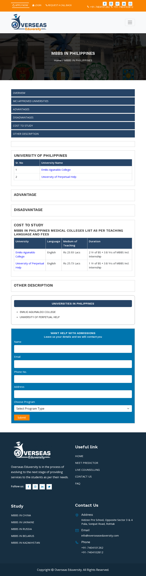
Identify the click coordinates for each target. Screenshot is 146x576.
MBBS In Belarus (22, 536)
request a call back (60, 5)
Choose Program (24, 402)
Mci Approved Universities (30, 101)
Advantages (21, 109)
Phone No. (20, 372)
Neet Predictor (86, 463)
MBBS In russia (21, 529)
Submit (22, 417)
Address (19, 386)
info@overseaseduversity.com (100, 535)
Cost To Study (23, 125)
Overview (19, 93)
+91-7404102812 (123, 7)
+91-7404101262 (99, 7)
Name (17, 341)
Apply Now (21, 5)
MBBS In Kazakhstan (25, 542)
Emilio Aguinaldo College (56, 169)
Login (37, 5)
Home (58, 60)
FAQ (77, 483)
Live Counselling (87, 469)
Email (17, 356)
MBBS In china (21, 515)
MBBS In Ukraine (22, 522)
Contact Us (83, 476)
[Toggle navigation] (130, 22)
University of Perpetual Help (58, 176)
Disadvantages (23, 117)
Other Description (26, 133)
